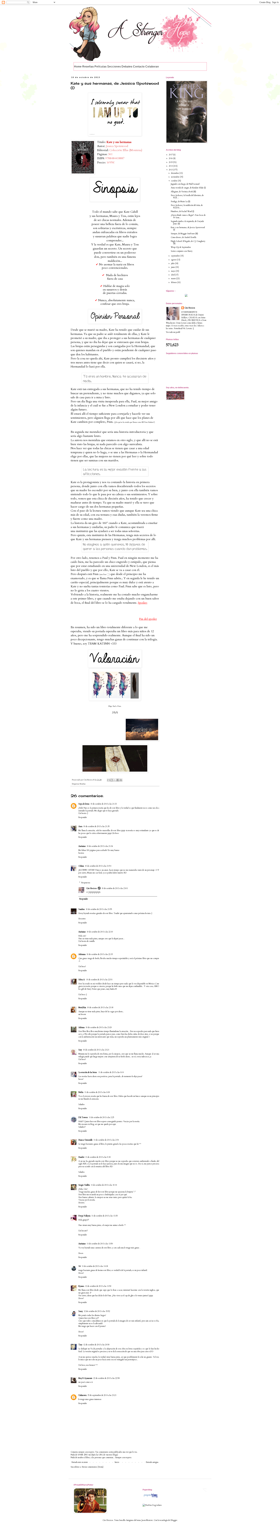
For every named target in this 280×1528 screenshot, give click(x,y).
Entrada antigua (152, 1462)
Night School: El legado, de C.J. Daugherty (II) (188, 242)
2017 (171, 154)
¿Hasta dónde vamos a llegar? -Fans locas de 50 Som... (188, 216)
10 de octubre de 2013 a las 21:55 (99, 909)
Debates (127, 66)
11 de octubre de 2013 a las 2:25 (101, 1117)
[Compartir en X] (114, 780)
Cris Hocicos (91, 888)
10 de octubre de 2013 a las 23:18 (100, 1007)
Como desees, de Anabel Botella (183, 237)
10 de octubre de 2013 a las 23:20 (99, 1027)
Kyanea (81, 1286)
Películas (100, 66)
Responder (82, 817)
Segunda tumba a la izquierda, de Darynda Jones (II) (187, 222)
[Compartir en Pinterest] (120, 780)
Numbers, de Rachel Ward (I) (182, 211)
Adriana (81, 1027)
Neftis (80, 1092)
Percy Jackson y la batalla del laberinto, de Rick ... (187, 196)
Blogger (173, 1520)
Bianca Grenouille (85, 1140)
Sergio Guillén (84, 1185)
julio (173, 263)
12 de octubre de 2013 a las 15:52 (97, 1311)
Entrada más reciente (79, 1462)
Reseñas (88, 66)
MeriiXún (82, 1007)
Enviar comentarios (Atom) (92, 1467)
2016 (171, 158)
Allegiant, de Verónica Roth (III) (183, 191)
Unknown (82, 1395)
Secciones (114, 66)
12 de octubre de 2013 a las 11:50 (98, 1286)
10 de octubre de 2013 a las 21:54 (98, 866)
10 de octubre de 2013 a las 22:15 (100, 954)
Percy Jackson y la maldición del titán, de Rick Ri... (187, 206)
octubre (174, 180)
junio (173, 267)
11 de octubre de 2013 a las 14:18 (95, 1266)
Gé (79, 1266)
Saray (80, 1311)
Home (78, 66)
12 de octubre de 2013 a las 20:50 (96, 1344)
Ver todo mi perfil (173, 332)
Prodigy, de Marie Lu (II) (180, 201)
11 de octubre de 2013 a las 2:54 (106, 1140)
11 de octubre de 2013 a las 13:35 (104, 1215)
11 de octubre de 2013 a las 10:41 (104, 1185)
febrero (174, 282)
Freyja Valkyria (84, 1215)
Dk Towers (83, 1117)
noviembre (175, 177)
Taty (80, 1344)
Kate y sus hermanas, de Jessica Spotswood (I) (188, 228)
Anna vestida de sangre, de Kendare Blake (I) (188, 187)
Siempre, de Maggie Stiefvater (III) (184, 233)
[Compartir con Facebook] (117, 780)
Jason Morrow (147, 1520)
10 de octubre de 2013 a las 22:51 (99, 979)
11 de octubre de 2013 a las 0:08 (97, 1092)
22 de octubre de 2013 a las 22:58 (106, 1378)
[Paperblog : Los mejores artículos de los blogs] (151, 1497)
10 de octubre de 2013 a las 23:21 (96, 1049)
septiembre (175, 256)
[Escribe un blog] (111, 780)
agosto (174, 259)
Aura (80, 826)
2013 (171, 169)
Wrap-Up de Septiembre (181, 247)
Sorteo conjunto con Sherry (181, 251)
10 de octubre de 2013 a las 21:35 (96, 826)
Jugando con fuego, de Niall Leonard (185, 184)
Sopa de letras (83, 804)
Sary (80, 1049)
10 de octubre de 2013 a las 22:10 (100, 931)
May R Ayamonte (85, 1378)
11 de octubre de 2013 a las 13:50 (100, 1243)
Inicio (117, 1462)
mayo (173, 271)
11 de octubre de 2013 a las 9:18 (98, 1157)
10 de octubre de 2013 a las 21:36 (100, 846)
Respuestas (85, 882)
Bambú (81, 1157)
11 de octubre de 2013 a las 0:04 (111, 1072)
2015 (171, 162)
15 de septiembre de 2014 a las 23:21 (102, 1395)
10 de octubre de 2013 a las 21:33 (103, 804)
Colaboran (152, 66)
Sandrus (81, 909)
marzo (173, 278)
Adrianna (82, 954)
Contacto (139, 66)
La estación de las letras (87, 1072)
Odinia (81, 866)
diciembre (175, 173)
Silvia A (81, 979)
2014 (171, 166)
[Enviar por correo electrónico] (108, 780)
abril (173, 274)
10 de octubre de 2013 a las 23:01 (115, 888)
